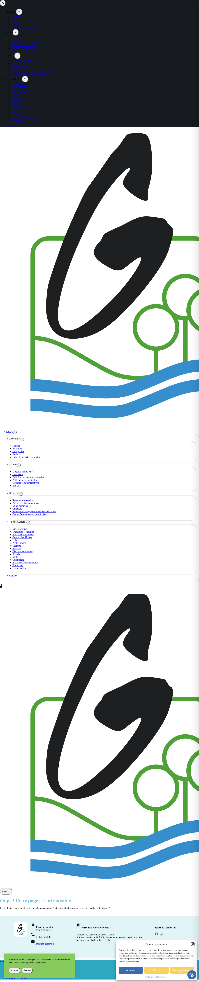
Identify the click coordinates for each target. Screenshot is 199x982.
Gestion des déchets (22, 537)
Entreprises (17, 565)
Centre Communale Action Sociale (29, 514)
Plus (8, 431)
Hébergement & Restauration (26, 457)
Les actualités (19, 568)
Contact (13, 575)
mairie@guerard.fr (45, 943)
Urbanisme (17, 474)
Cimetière (17, 508)
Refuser (157, 970)
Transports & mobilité (23, 531)
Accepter (130, 970)
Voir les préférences (182, 970)
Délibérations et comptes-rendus (28, 477)
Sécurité (16, 554)
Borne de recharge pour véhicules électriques (34, 511)
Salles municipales (21, 506)
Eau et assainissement (23, 534)
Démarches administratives (25, 483)
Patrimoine (17, 448)
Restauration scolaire (22, 500)
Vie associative (19, 529)
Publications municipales (24, 480)
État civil (16, 485)
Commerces (18, 559)
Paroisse (16, 548)
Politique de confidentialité (155, 977)
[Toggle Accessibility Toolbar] (192, 975)
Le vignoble (18, 451)
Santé (15, 557)
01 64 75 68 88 (43, 937)
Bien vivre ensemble (22, 551)
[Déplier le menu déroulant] (15, 432)
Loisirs (15, 540)
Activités (16, 454)
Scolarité (16, 545)
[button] (192, 944)
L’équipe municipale (22, 471)
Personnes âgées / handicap (25, 562)
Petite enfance (19, 543)
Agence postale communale (25, 503)
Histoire (16, 445)
